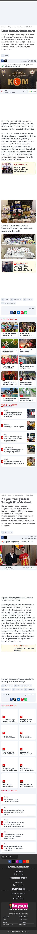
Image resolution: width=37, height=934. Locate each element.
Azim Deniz (9, 568)
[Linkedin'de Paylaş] (18, 312)
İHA (10, 91)
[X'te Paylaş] (5, 61)
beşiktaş (7, 689)
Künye (4, 919)
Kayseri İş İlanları (18, 898)
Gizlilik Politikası (23, 917)
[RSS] (27, 861)
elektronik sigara (10, 303)
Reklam (5, 922)
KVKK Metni (22, 922)
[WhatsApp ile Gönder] (25, 312)
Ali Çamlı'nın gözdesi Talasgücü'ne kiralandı (22, 495)
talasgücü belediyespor (24, 686)
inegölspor (31, 689)
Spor (9, 495)
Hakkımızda (6, 917)
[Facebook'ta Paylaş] (2, 61)
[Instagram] (17, 861)
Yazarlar (18, 896)
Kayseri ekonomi (18, 885)
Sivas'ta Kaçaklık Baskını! (24, 27)
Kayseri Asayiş (18, 882)
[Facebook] (9, 861)
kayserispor (8, 532)
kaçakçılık (29, 299)
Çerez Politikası (23, 919)
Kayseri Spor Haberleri (18, 893)
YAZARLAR (8, 857)
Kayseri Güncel (18, 871)
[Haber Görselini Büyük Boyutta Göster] (18, 78)
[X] (13, 861)
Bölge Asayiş (12, 27)
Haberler (3, 27)
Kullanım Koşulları (8, 924)
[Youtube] (24, 861)
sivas (6, 55)
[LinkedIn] (20, 861)
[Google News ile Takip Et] (31, 91)
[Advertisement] (18, 12)
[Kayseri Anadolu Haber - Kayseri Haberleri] (18, 906)
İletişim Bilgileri (23, 924)
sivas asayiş (17, 299)
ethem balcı (19, 689)
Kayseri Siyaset (18, 874)
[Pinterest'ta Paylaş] (22, 312)
